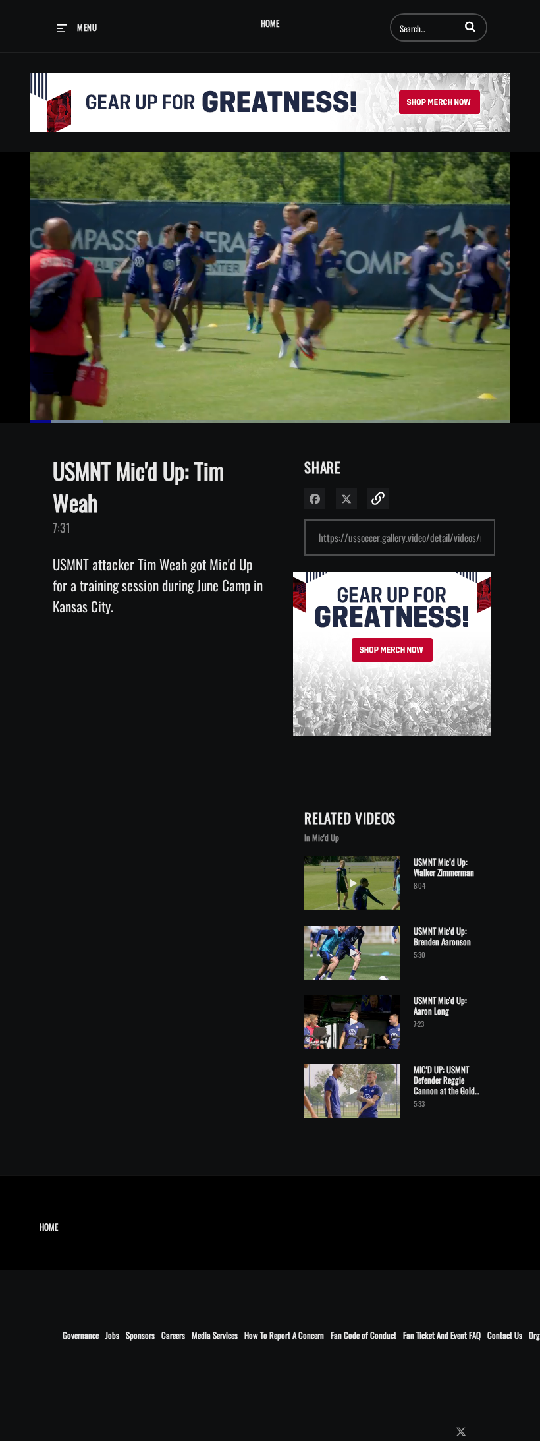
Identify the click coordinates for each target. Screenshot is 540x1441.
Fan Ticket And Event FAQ (442, 1334)
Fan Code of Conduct (363, 1334)
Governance (81, 1334)
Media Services (215, 1334)
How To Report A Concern (284, 1334)
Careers (173, 1334)
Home (270, 23)
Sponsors (140, 1334)
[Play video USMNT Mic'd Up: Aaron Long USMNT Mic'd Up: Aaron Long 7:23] (352, 1051)
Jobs (112, 1334)
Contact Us (504, 1334)
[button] (470, 26)
